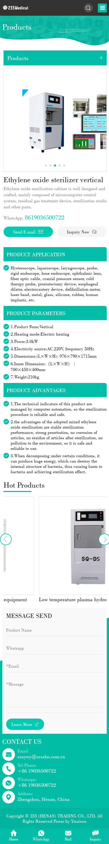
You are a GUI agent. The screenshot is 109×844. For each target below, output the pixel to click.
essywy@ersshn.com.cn (41, 757)
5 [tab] (64, 165)
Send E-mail (25, 231)
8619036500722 (44, 217)
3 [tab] (55, 165)
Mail (68, 839)
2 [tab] (50, 165)
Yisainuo (78, 821)
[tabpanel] (55, 120)
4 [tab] (60, 165)
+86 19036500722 (36, 771)
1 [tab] (46, 165)
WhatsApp (41, 839)
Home (13, 839)
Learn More (22, 724)
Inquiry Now (78, 231)
